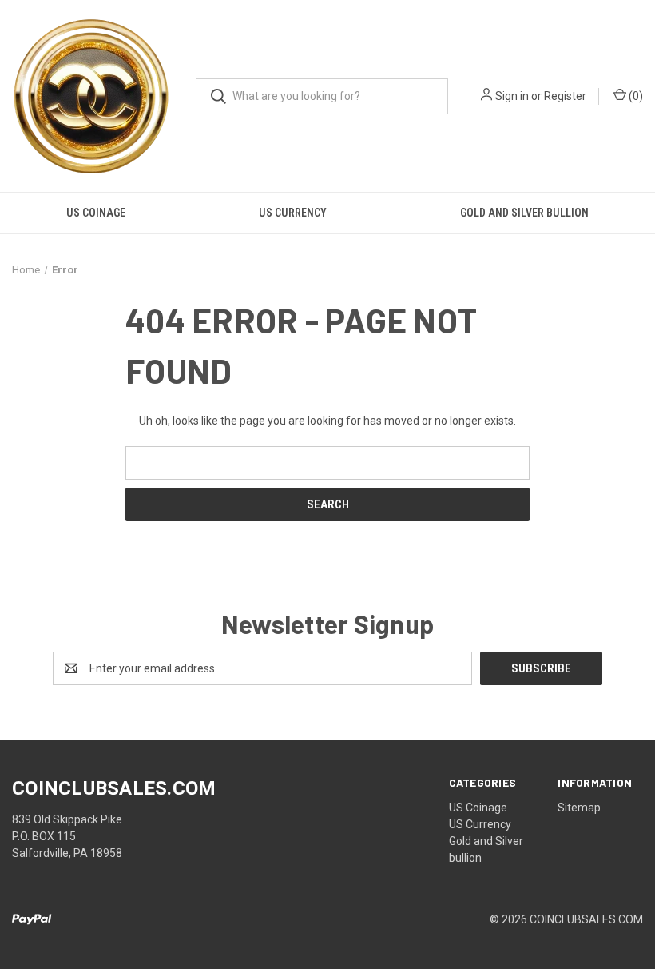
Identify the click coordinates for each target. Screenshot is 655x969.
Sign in (512, 96)
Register (565, 96)
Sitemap (579, 807)
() (634, 96)
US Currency (293, 212)
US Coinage (95, 212)
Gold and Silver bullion (524, 212)
